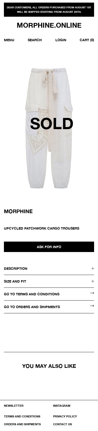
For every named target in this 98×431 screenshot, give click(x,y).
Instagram (61, 405)
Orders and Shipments (22, 424)
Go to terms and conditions (31, 294)
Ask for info (49, 247)
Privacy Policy (65, 416)
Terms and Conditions (22, 416)
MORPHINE (18, 211)
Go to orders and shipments (32, 307)
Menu (9, 40)
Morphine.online (49, 25)
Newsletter (14, 405)
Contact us (62, 424)
